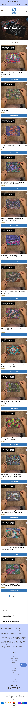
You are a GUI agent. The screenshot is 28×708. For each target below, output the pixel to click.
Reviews (14, 662)
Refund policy (14, 677)
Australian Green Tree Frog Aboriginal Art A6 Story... (14, 109)
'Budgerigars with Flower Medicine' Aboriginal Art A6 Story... (13, 438)
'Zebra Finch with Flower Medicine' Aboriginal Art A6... (13, 548)
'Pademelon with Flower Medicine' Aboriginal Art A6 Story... (13, 402)
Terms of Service (14, 681)
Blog (14, 676)
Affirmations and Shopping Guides (14, 674)
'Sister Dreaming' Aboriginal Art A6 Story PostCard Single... (13, 365)
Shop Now (14, 672)
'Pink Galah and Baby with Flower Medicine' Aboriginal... (12, 329)
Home (10, 26)
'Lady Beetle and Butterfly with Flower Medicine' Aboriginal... (11, 475)
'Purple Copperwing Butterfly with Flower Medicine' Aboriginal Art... (12, 511)
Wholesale (14, 660)
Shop (14, 656)
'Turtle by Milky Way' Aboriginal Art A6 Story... (14, 146)
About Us (14, 670)
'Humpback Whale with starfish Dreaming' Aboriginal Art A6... (12, 256)
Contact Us (14, 679)
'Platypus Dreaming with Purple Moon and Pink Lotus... (12, 219)
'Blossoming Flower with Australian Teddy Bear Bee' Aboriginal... (13, 183)
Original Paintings (14, 658)
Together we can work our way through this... (11, 73)
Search (14, 668)
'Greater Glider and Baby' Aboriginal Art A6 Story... (13, 292)
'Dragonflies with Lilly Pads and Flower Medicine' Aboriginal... (11, 585)
